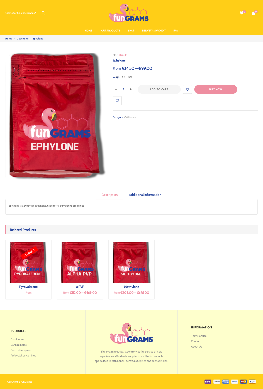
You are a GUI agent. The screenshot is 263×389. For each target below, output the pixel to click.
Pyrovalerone (28, 287)
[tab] (109, 196)
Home (88, 30)
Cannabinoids (19, 344)
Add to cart (159, 89)
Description (110, 195)
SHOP (131, 30)
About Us (196, 346)
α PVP (80, 287)
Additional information (145, 195)
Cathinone (22, 38)
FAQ (176, 30)
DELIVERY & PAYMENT (154, 30)
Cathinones (17, 339)
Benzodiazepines (21, 350)
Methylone (131, 287)
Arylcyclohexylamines (23, 355)
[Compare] (117, 100)
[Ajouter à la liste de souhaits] (187, 89)
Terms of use (199, 336)
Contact (196, 341)
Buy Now (215, 89)
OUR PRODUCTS (110, 30)
